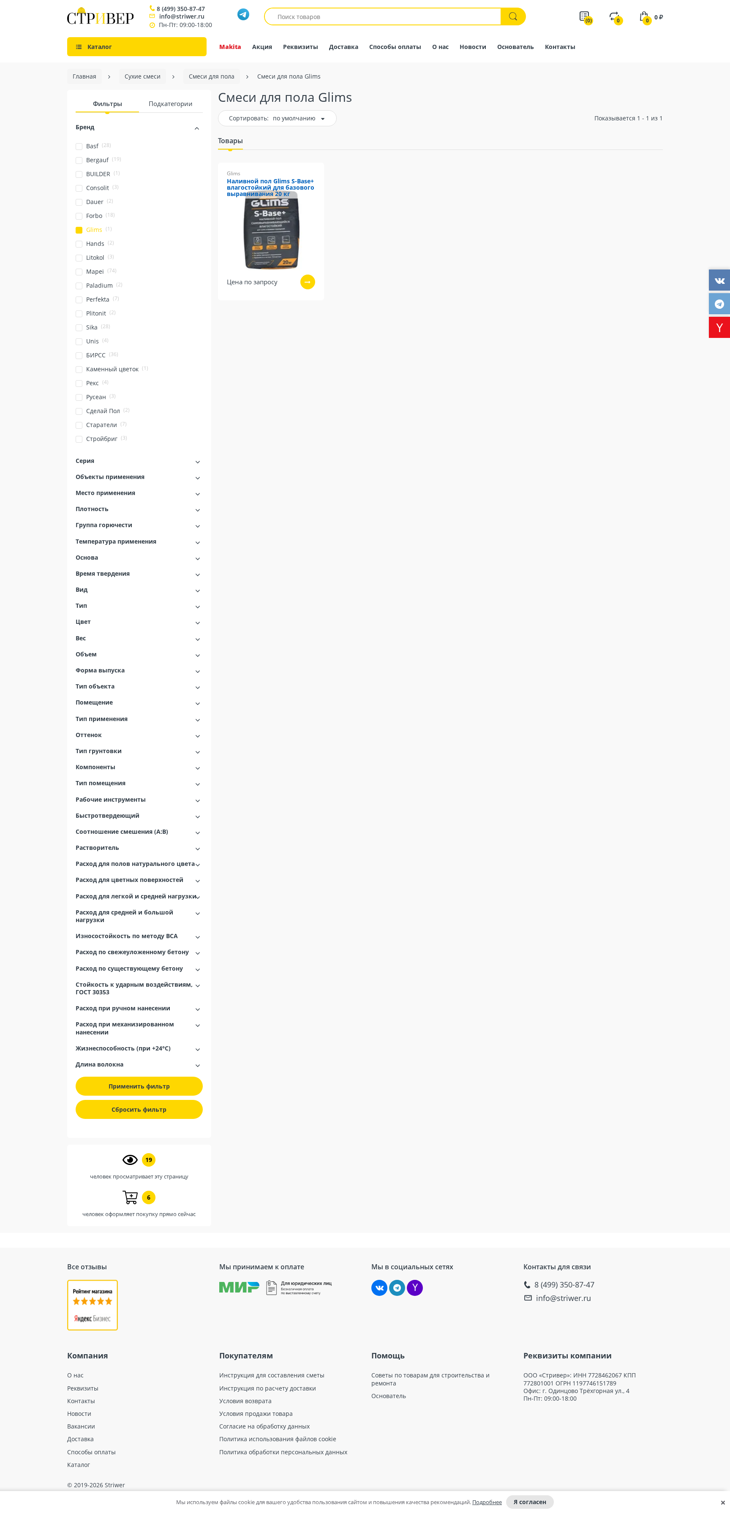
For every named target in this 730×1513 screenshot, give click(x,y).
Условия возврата (245, 1401)
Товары (230, 140)
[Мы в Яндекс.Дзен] (415, 1288)
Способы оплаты (395, 47)
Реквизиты (300, 47)
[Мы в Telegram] (397, 1288)
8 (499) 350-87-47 (181, 9)
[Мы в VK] (379, 1288)
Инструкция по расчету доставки (267, 1388)
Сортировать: (249, 118)
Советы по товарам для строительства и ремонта (430, 1379)
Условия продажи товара (256, 1414)
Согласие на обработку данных (264, 1426)
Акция (262, 47)
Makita (230, 47)
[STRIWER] (100, 22)
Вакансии (81, 1426)
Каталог (78, 1465)
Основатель (515, 47)
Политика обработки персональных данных (283, 1452)
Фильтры (107, 103)
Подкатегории (171, 103)
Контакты (560, 47)
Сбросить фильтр (139, 1109)
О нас (440, 47)
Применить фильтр (139, 1086)
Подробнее (487, 1502)
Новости (473, 47)
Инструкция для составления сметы (271, 1375)
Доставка (343, 47)
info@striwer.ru (181, 16)
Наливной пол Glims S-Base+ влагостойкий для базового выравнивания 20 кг (270, 188)
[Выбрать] (307, 282)
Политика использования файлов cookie (277, 1439)
